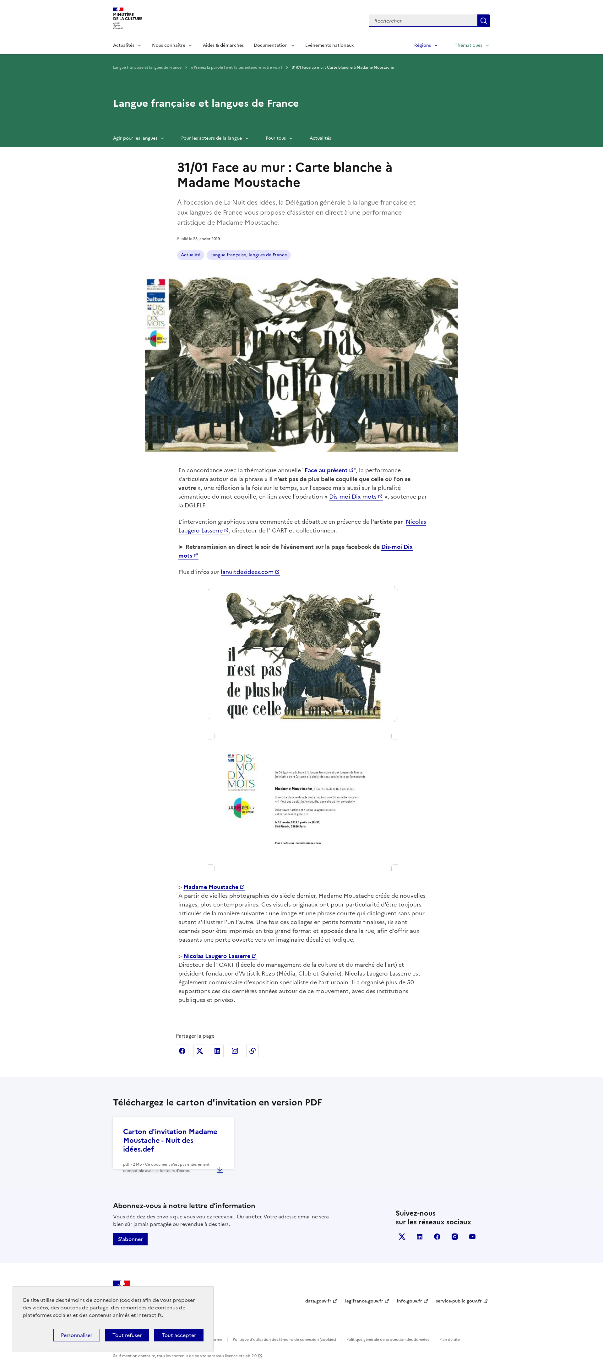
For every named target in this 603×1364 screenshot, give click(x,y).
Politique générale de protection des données (387, 1339)
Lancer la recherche (483, 20)
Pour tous (276, 138)
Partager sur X (199, 1051)
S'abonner (130, 1239)
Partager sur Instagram (235, 1051)
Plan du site (449, 1339)
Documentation (271, 45)
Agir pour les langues (135, 138)
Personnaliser (76, 1335)
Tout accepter (179, 1335)
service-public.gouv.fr (459, 1301)
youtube (472, 1236)
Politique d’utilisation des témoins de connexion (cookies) (284, 1339)
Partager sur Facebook (182, 1051)
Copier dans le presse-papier (252, 1051)
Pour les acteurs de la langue (211, 138)
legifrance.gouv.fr (364, 1301)
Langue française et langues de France (147, 67)
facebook (437, 1236)
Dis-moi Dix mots (353, 496)
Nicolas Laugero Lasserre (216, 956)
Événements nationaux (329, 45)
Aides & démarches (223, 45)
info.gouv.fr (409, 1301)
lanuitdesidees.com (247, 572)
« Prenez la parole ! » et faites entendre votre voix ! (237, 67)
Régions (422, 45)
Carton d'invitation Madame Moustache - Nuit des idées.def (170, 1140)
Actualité (190, 255)
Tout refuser (127, 1335)
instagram (454, 1236)
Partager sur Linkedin (217, 1051)
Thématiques (468, 45)
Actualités (123, 45)
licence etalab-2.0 (241, 1356)
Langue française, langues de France (248, 255)
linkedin (419, 1236)
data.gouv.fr (318, 1301)
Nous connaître (168, 45)
